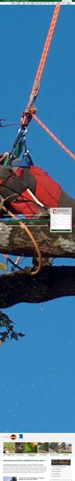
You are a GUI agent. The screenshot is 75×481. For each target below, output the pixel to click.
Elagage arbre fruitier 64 (24, 3)
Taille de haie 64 (37, 3)
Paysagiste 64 (64, 3)
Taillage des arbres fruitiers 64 (18, 3)
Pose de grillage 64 (53, 3)
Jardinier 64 (44, 3)
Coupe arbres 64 (28, 3)
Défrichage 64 (49, 3)
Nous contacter (34, 220)
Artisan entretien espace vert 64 (68, 3)
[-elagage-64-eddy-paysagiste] (6, 3)
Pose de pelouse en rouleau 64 (33, 3)
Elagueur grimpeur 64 (13, 3)
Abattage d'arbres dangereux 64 (58, 3)
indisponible (8, 1)
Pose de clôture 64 (41, 3)
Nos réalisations (17, 220)
